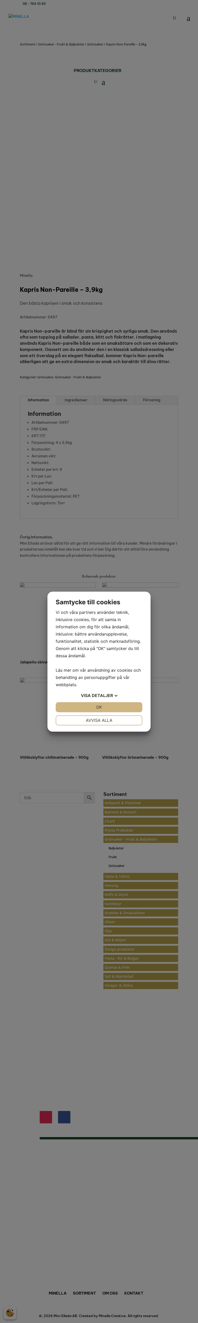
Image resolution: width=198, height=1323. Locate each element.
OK (99, 707)
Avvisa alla (99, 720)
